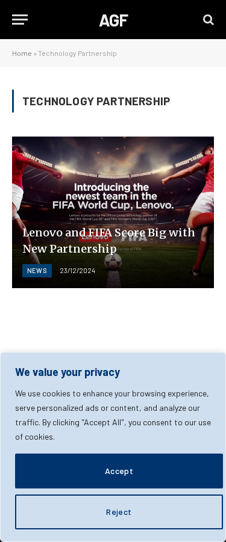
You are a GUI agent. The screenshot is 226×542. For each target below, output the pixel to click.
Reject (119, 512)
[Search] (207, 19)
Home (22, 53)
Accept (119, 471)
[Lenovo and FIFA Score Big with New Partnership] (113, 212)
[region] (113, 447)
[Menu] (20, 19)
